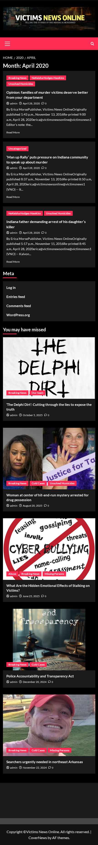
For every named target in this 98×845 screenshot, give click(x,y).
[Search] (92, 44)
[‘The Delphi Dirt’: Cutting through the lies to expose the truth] (49, 368)
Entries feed (15, 297)
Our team (37, 392)
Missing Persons (54, 573)
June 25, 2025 (31, 596)
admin (14, 104)
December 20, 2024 (34, 682)
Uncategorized (17, 148)
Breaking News (17, 78)
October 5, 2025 (33, 415)
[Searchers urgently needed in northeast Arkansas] (49, 725)
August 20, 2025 (32, 505)
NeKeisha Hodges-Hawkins (48, 78)
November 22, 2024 (35, 767)
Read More (13, 132)
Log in (11, 287)
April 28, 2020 (31, 103)
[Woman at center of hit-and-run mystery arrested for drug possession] (49, 458)
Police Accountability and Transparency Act (40, 676)
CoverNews (37, 837)
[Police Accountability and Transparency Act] (49, 639)
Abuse (12, 573)
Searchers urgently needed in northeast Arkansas (44, 762)
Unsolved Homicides (20, 84)
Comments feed (18, 306)
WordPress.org (18, 315)
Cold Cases (38, 483)
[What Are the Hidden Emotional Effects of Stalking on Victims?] (49, 549)
